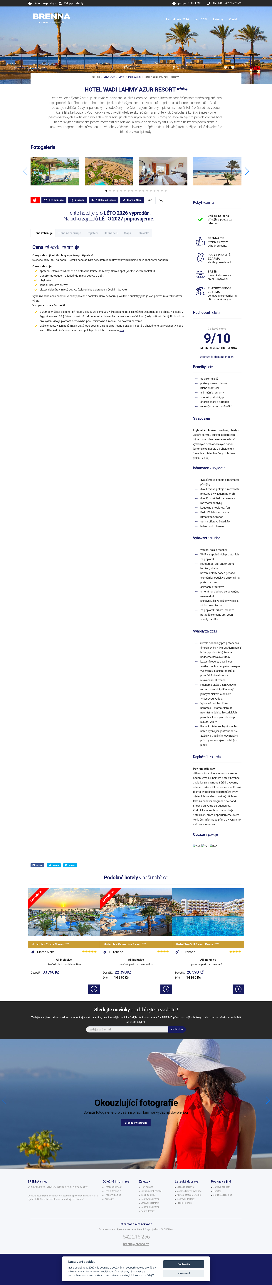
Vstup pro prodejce (45, 3)
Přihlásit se (177, 1029)
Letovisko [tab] (143, 233)
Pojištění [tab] (92, 233)
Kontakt (234, 19)
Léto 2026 (201, 19)
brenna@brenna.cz (136, 1244)
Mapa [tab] (127, 233)
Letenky (218, 19)
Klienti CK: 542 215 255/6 (227, 3)
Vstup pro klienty (73, 3)
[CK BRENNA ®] (52, 11)
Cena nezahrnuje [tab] (69, 233)
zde (122, 330)
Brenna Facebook (136, 1122)
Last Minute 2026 (177, 19)
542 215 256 (136, 1236)
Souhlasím (184, 1264)
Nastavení (184, 1273)
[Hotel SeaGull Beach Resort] (208, 912)
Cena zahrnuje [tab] (43, 233)
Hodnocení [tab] (111, 233)
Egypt (121, 77)
